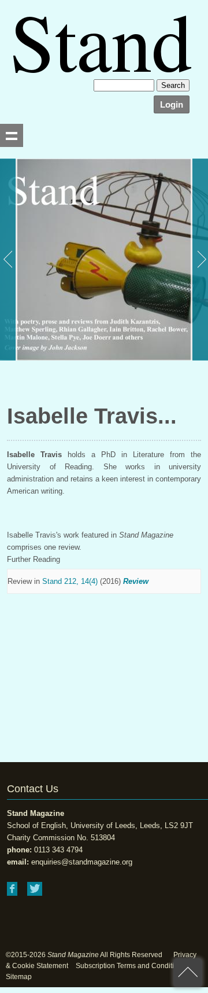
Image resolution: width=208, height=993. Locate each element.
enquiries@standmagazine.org (81, 862)
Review (135, 581)
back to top (187, 972)
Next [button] (199, 260)
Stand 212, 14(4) (70, 581)
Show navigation (11, 135)
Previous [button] (8, 260)
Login (171, 104)
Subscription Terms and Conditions (130, 965)
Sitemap (19, 976)
